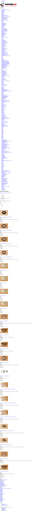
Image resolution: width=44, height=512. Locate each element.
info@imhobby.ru (3, 509)
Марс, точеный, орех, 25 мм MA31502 (4, 348)
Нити (1, 489)
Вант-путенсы (2, 482)
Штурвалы (1, 499)
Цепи (1, 497)
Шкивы (1, 498)
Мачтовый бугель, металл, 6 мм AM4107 (4, 362)
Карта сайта (3, 504)
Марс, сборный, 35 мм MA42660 (3, 458)
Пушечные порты (2, 493)
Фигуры (1, 496)
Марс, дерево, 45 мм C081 (3, 295)
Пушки (1, 494)
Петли (1, 491)
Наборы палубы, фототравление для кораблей (5, 488)
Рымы (1, 495)
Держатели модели (2, 484)
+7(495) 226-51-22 (3, 508)
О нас (2, 503)
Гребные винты (2, 483)
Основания (1, 490)
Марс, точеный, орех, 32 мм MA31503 (4, 471)
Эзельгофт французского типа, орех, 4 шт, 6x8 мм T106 (6, 444)
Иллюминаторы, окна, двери (3, 485)
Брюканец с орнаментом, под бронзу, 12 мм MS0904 (6, 230)
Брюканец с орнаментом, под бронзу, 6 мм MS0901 (5, 243)
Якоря (1, 501)
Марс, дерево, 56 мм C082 (3, 308)
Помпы (1, 492)
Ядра (1, 500)
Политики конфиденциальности (5, 505)
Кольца (1, 487)
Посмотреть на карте (4, 510)
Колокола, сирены (2, 486)
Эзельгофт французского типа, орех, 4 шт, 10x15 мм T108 (6, 430)
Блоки (1, 481)
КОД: (0, 218)
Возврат (2, 1)
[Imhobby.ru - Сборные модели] (8, 6)
